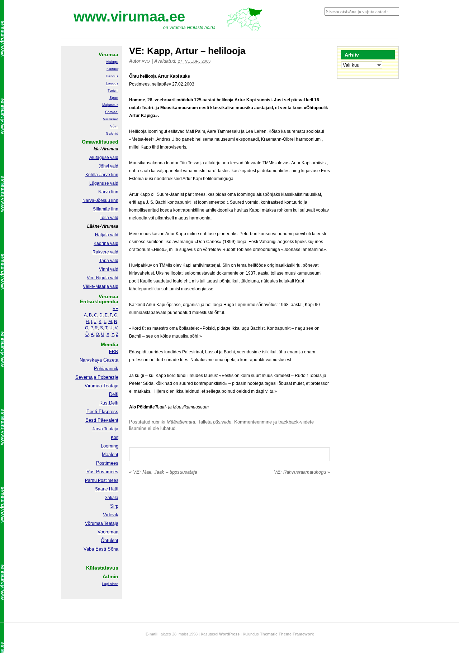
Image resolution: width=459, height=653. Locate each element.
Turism (113, 90)
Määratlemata (181, 422)
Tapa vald (108, 260)
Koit (114, 437)
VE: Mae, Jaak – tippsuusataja (163, 472)
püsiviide (222, 422)
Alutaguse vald (103, 157)
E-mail (151, 634)
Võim (114, 126)
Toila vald (109, 217)
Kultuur (112, 69)
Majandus (110, 105)
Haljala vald (106, 234)
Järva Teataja (105, 428)
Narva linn (108, 191)
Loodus (112, 83)
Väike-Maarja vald (100, 286)
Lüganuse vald (103, 183)
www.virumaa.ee (129, 16)
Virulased (110, 119)
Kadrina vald (106, 243)
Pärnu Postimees (101, 480)
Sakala (111, 497)
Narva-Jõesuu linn (100, 200)
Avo (146, 61)
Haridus (112, 76)
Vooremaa (108, 532)
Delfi (113, 394)
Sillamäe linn (105, 209)
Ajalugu (112, 62)
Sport (113, 98)
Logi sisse (110, 584)
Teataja (110, 523)
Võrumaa (94, 523)
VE (115, 308)
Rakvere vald (105, 252)
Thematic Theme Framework (287, 634)
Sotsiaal (111, 112)
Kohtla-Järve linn (101, 174)
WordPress (229, 634)
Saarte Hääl (106, 489)
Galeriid (112, 133)
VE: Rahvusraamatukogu (302, 472)
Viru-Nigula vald (102, 277)
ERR (113, 351)
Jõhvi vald (108, 166)
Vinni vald (108, 269)
